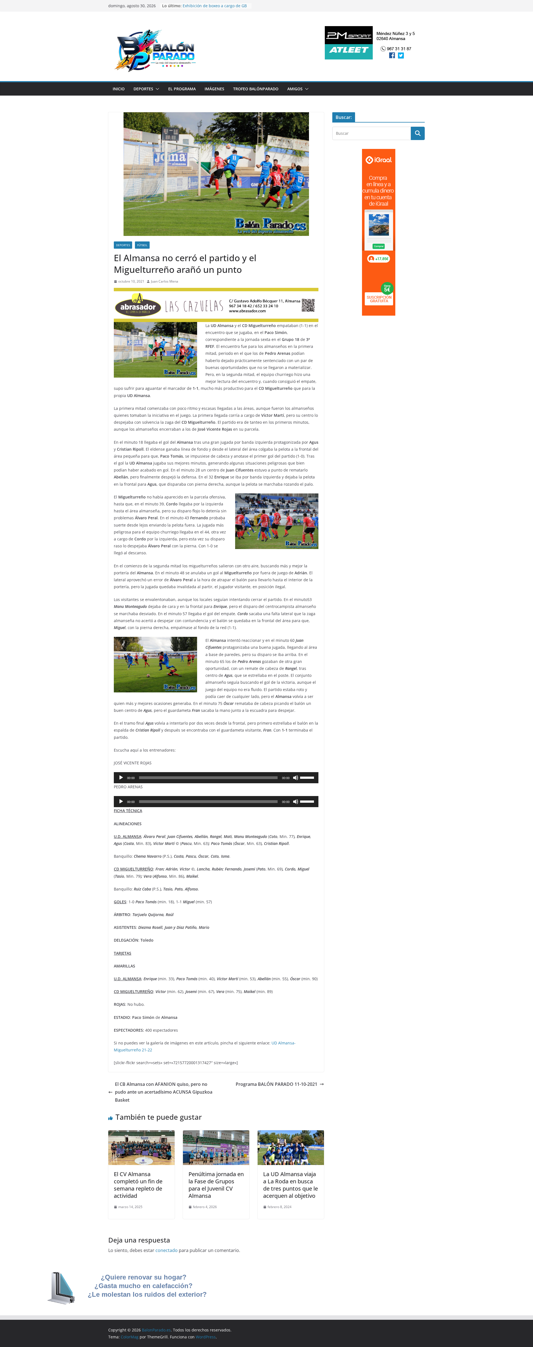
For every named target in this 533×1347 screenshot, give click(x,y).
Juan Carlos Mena (164, 281)
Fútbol (142, 245)
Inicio (119, 88)
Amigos (295, 88)
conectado (166, 1250)
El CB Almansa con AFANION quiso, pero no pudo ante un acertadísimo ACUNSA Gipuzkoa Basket (163, 1092)
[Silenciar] (295, 777)
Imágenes (214, 88)
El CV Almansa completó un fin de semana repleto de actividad (138, 1184)
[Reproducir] (121, 777)
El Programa (182, 88)
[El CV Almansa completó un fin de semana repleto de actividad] (141, 1134)
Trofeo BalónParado (255, 88)
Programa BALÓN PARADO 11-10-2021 (276, 1084)
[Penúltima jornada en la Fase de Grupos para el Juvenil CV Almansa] (216, 1134)
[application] (216, 777)
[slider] (308, 777)
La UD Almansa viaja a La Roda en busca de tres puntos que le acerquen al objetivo (290, 1184)
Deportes (143, 88)
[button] (156, 89)
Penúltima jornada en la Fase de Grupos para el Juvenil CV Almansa (216, 1184)
